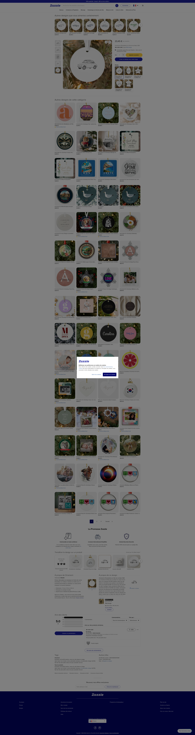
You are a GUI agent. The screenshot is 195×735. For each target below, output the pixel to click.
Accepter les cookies (109, 374)
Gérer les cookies (96, 374)
